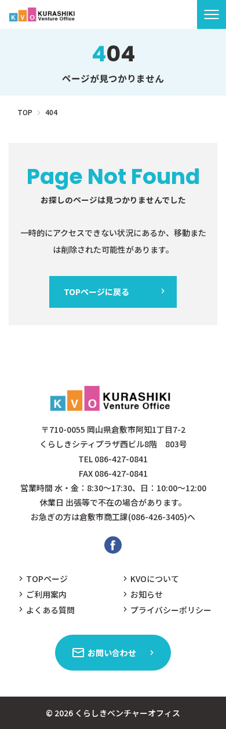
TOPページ (47, 578)
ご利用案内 (46, 594)
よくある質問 (50, 610)
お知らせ (146, 594)
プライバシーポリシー (171, 610)
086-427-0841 (121, 459)
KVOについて (154, 578)
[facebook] (113, 545)
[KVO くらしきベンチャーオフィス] (43, 14)
